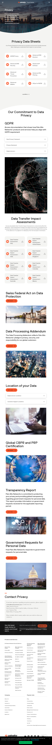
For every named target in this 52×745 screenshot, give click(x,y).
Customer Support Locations (16, 401)
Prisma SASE (17, 668)
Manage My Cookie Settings (26, 742)
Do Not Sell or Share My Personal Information (36, 725)
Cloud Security (30, 647)
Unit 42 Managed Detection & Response (30, 676)
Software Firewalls (19, 652)
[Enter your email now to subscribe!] (28, 626)
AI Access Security (9, 652)
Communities (30, 701)
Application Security (31, 652)
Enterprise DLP (18, 678)
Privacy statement (35, 739)
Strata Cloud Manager (19, 654)
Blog (28, 698)
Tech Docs (29, 720)
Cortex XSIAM (30, 666)
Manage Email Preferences (32, 709)
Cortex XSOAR (30, 671)
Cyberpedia (29, 705)
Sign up (41, 625)
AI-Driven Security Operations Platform (31, 644)
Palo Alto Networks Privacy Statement (33, 629)
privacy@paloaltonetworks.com (14, 604)
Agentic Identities (41, 662)
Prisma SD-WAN (18, 684)
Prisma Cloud (29, 661)
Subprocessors (10, 151)
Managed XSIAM (30, 680)
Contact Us (7, 703)
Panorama (17, 661)
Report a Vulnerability (31, 716)
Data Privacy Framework (13, 139)
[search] (49, 2)
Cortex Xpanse (30, 673)
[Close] (49, 738)
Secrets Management (42, 664)
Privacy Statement (11, 145)
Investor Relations (9, 709)
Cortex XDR (29, 669)
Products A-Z (30, 712)
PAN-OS (17, 659)
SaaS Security (8, 684)
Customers (7, 707)
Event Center (30, 707)
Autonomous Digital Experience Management (19, 675)
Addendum (10, 345)
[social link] (25, 736)
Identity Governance (42, 656)
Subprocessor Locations (14, 395)
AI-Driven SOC (30, 664)
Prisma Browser (18, 682)
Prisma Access (18, 680)
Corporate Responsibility (10, 705)
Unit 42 (28, 723)
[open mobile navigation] (3, 2)
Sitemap (29, 718)
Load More (25, 94)
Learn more (10, 389)
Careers (6, 701)
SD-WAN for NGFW (19, 656)
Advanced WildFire (9, 666)
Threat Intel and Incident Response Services (42, 679)
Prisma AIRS (7, 650)
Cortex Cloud (30, 650)
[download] (22, 56)
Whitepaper (10, 300)
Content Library (30, 703)
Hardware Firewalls (19, 650)
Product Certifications (32, 714)
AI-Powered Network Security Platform (13, 643)
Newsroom (7, 714)
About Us (7, 698)
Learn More (10, 511)
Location (6, 712)
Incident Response (42, 685)
